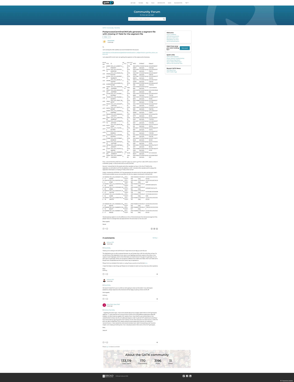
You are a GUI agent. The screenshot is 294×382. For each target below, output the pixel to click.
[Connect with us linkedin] (190, 376)
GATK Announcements (173, 36)
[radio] (103, 229)
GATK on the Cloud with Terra (174, 63)
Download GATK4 (178, 2)
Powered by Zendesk (287, 380)
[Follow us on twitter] (184, 376)
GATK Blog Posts (171, 70)
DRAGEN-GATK (161, 2)
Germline (117, 28)
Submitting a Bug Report (173, 60)
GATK (104, 28)
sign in (107, 346)
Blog (147, 2)
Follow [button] (105, 37)
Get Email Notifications (173, 41)
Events (169, 2)
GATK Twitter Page (172, 72)
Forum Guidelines (171, 34)
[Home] (108, 2)
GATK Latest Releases (172, 56)
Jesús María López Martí (113, 304)
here (146, 263)
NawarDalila (111, 40)
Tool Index (141, 2)
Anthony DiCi (110, 242)
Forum (152, 2)
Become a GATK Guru (172, 38)
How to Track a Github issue (174, 61)
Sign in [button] (186, 2)
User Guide (133, 2)
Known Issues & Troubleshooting (175, 58)
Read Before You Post (173, 39)
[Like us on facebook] (187, 376)
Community (110, 28)
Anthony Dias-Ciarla (109, 310)
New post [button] (185, 48)
